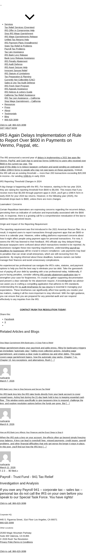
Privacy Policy (7, 542)
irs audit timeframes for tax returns (36, 287)
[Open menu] (1, 5)
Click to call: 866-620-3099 (13, 503)
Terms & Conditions (23, 542)
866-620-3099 (7, 522)
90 (10, 470)
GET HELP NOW (8, 128)
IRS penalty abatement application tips (59, 274)
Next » (15, 470)
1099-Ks (27, 176)
